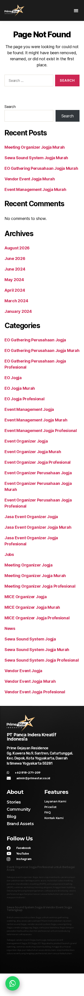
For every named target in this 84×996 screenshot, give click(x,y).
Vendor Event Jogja (23, 670)
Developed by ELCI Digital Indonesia (42, 992)
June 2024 (14, 269)
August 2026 (17, 248)
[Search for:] (28, 81)
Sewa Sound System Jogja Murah (36, 157)
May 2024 (14, 279)
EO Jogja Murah (19, 388)
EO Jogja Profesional (24, 398)
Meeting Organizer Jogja (28, 565)
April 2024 (14, 290)
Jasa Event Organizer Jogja (31, 516)
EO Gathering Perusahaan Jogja (35, 340)
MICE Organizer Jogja (25, 596)
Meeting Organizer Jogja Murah (34, 147)
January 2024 (18, 311)
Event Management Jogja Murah (35, 189)
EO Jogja (13, 377)
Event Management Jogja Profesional (40, 430)
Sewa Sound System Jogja (30, 639)
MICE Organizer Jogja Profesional (36, 618)
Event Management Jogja (29, 409)
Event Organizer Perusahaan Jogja (38, 472)
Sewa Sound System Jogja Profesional (41, 660)
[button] (76, 10)
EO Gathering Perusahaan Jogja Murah (41, 168)
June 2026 (14, 258)
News (9, 628)
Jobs (9, 554)
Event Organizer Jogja (26, 441)
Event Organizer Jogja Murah (32, 451)
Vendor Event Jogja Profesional (34, 691)
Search (9, 106)
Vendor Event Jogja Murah (29, 179)
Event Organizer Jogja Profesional (37, 462)
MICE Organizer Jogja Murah (32, 607)
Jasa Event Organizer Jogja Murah (37, 527)
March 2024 (16, 300)
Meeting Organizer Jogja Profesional (39, 586)
